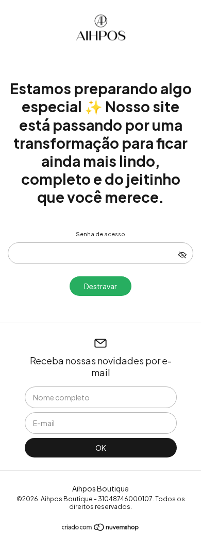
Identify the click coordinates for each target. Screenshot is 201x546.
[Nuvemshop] (100, 528)
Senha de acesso (100, 234)
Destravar (100, 286)
